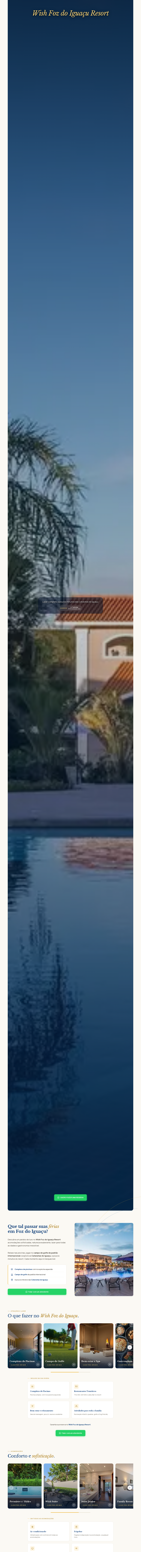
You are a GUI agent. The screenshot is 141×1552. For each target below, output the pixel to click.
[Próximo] (129, 1347)
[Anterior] (11, 1347)
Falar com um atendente (38, 1292)
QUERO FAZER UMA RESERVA (72, 1197)
